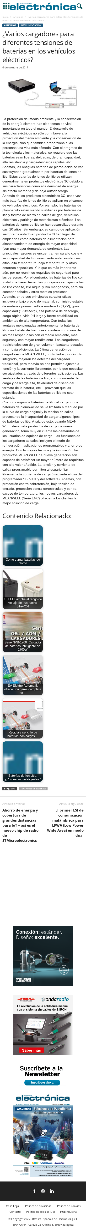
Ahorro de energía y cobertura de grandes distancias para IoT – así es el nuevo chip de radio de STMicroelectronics (20, 825)
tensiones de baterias (33, 788)
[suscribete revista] (43, 1086)
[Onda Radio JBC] (43, 1054)
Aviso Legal (13, 1206)
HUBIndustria (68, 1211)
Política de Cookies (69, 1206)
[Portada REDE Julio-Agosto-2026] (43, 1175)
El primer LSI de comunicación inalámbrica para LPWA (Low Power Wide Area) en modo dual (65, 823)
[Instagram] (43, 1191)
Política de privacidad (38, 1206)
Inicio (5, 16)
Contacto (15, 1211)
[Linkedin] (51, 1191)
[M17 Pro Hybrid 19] (43, 985)
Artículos (18, 16)
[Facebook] (34, 1191)
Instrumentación (31, 25)
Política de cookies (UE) (40, 1211)
